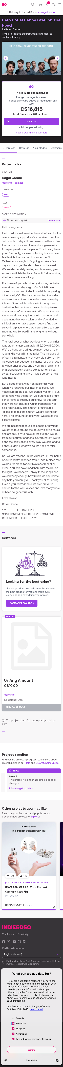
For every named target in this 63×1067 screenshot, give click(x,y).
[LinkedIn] (24, 942)
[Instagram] (19, 942)
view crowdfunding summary (31, 132)
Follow (31, 121)
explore (34, 816)
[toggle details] (55, 908)
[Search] (32, 4)
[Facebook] (3, 942)
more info (7, 182)
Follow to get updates (21, 788)
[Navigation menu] (59, 4)
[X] (8, 942)
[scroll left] (5, 58)
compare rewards (21, 603)
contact (19, 182)
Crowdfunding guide (47, 762)
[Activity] (47, 4)
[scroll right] (57, 58)
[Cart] (40, 4)
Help (27, 762)
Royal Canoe (12, 29)
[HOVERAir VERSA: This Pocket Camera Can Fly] (29, 849)
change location (47, 12)
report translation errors (27, 964)
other (6, 208)
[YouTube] (14, 942)
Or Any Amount (18, 680)
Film (6, 194)
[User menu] (53, 4)
